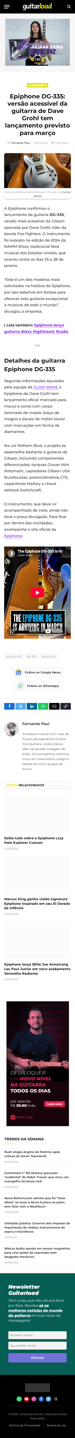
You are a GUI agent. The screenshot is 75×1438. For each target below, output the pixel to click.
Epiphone (13, 536)
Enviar (37, 1358)
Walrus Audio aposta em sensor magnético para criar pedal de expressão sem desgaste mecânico (37, 1253)
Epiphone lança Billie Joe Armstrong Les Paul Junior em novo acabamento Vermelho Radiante (37, 969)
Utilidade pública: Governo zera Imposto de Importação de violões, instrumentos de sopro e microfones (37, 1227)
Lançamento (37, 85)
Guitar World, (45, 387)
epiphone (49, 656)
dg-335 (31, 656)
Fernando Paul (20, 142)
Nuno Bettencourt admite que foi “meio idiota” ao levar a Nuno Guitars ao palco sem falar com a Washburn (34, 1202)
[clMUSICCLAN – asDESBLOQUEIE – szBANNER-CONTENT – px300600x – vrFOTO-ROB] (37, 1125)
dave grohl (14, 656)
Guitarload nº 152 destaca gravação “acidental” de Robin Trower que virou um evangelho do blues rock (36, 1177)
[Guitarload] (37, 6)
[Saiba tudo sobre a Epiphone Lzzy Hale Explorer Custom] (37, 814)
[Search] (68, 6)
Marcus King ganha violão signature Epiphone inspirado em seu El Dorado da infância (37, 903)
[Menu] (7, 6)
